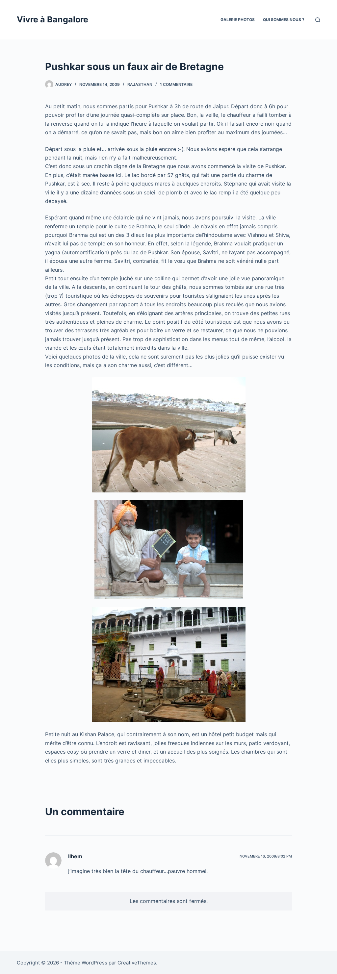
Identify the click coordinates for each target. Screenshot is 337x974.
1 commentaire (176, 84)
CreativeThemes (136, 963)
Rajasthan (139, 84)
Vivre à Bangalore (52, 19)
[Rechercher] (317, 19)
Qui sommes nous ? (283, 19)
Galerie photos (237, 19)
